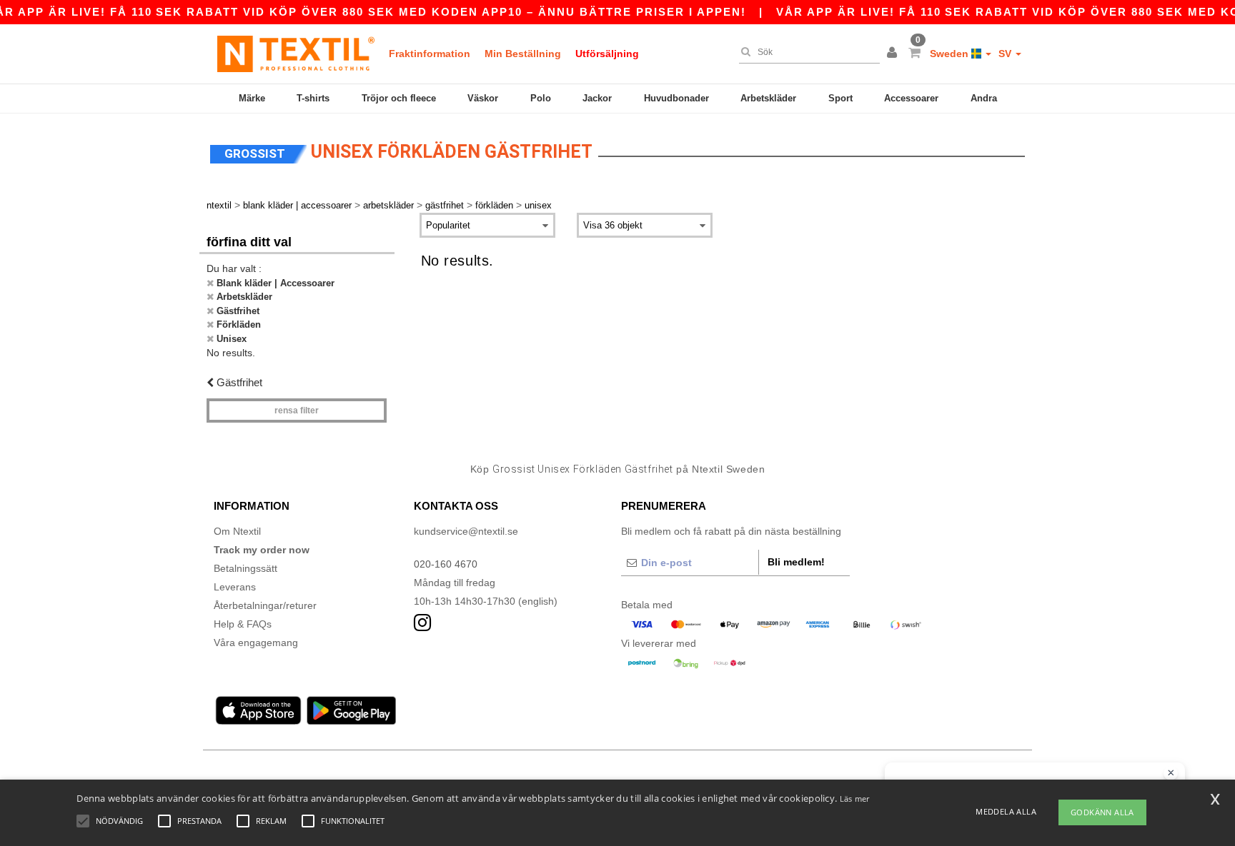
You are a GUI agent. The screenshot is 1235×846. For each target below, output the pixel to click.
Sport (840, 98)
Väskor (482, 98)
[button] (894, 53)
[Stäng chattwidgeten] (1171, 773)
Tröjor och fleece (399, 98)
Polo (540, 98)
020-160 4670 (445, 564)
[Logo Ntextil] (296, 53)
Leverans (235, 587)
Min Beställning (523, 53)
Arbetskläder (768, 98)
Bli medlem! (796, 562)
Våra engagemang (256, 642)
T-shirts (313, 98)
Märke (252, 98)
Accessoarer (911, 98)
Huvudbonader (676, 98)
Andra (984, 98)
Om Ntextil (237, 531)
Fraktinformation (429, 53)
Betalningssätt (245, 568)
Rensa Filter (296, 411)
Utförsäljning (607, 53)
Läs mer (855, 798)
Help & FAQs (243, 624)
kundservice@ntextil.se (466, 531)
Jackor (597, 98)
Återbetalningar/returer (265, 605)
